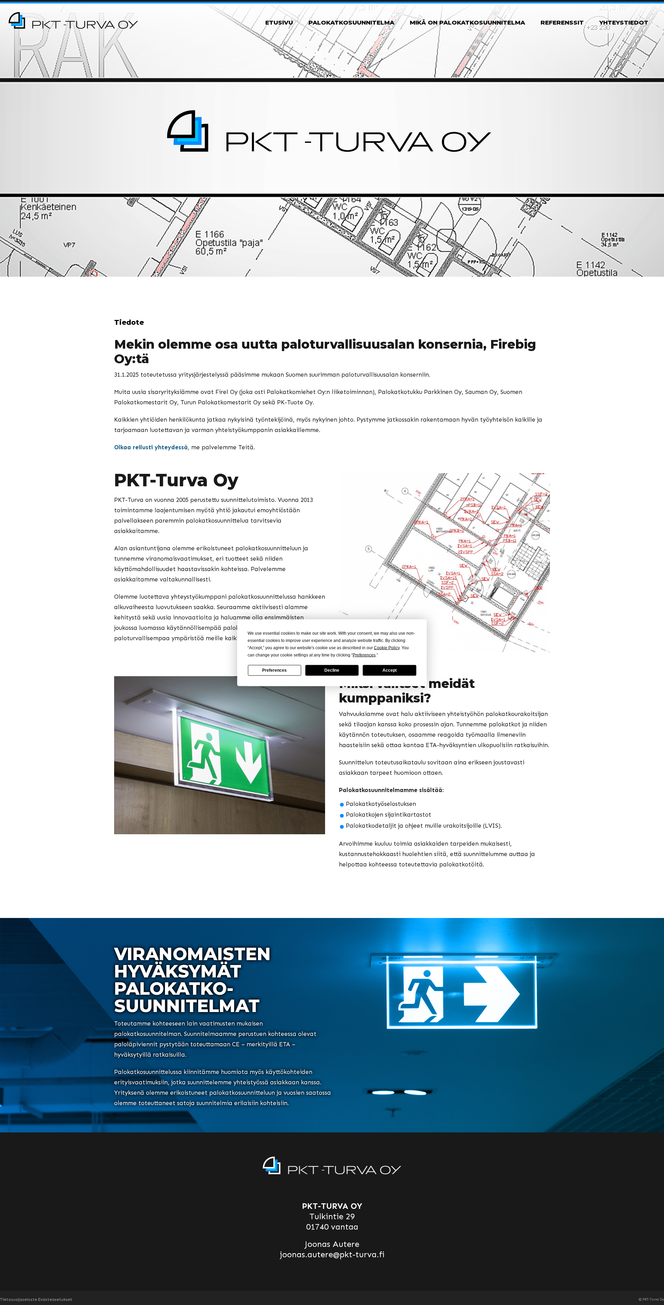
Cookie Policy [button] (386, 647)
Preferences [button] (364, 654)
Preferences (274, 670)
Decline (331, 670)
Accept (389, 670)
